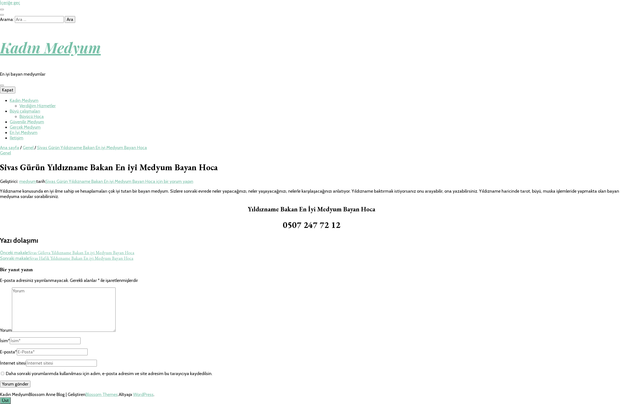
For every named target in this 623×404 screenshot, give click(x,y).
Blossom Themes (101, 394)
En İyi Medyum (23, 132)
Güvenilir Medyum (27, 122)
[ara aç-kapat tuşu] (2, 15)
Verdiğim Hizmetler (37, 105)
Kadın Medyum (50, 47)
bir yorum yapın (119, 181)
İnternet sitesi (13, 363)
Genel (5, 153)
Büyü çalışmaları (25, 111)
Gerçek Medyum (25, 127)
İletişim (16, 138)
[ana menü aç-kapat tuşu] (2, 85)
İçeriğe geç (10, 2)
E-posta (8, 352)
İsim (5, 340)
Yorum (6, 330)
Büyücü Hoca (31, 116)
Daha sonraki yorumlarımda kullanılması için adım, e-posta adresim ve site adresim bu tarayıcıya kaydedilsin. (109, 373)
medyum (27, 181)
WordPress (143, 394)
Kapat (7, 90)
